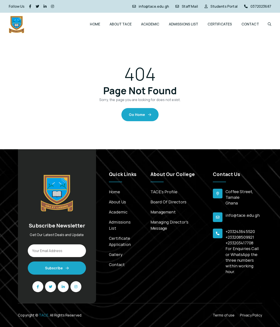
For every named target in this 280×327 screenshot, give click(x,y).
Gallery (115, 254)
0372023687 (260, 6)
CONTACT (250, 24)
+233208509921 (240, 237)
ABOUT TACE (121, 24)
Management (163, 212)
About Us (117, 201)
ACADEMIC (150, 24)
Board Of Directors (168, 201)
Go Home (137, 114)
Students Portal (224, 6)
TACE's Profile (163, 191)
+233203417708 (239, 242)
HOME (95, 24)
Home (114, 191)
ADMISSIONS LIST (183, 24)
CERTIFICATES (220, 24)
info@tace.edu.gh (154, 6)
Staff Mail (190, 6)
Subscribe (54, 268)
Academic (118, 212)
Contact (117, 264)
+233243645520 (240, 231)
